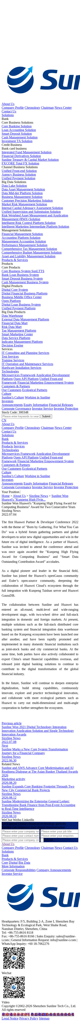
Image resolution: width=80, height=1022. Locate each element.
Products (7, 446)
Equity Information (36, 405)
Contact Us (9, 111)
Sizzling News (38, 496)
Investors (7, 401)
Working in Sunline (37, 397)
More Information (13, 866)
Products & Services (15, 260)
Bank (5, 439)
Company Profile (13, 107)
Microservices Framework (18, 375)
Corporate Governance (16, 408)
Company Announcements (54, 870)
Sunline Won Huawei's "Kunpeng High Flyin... (35, 497)
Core (5, 862)
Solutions (8, 115)
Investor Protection (66, 408)
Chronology (32, 107)
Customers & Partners (16, 386)
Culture (6, 393)
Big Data (24, 862)
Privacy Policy (28, 1018)
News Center (63, 107)
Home (6, 496)
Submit (48, 840)
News (58, 847)
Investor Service (42, 408)
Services (19, 446)
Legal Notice (10, 1018)
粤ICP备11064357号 (16, 1014)
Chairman (47, 107)
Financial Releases (61, 405)
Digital (13, 862)
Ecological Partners (34, 390)
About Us (8, 104)
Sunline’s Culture (13, 397)
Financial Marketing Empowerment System (45, 382)
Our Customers (11, 390)
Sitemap (44, 1018)
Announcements (12, 405)
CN (4, 420)
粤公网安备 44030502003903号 (52, 1014)
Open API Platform (26, 379)
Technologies (10, 371)
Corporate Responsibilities (19, 870)
